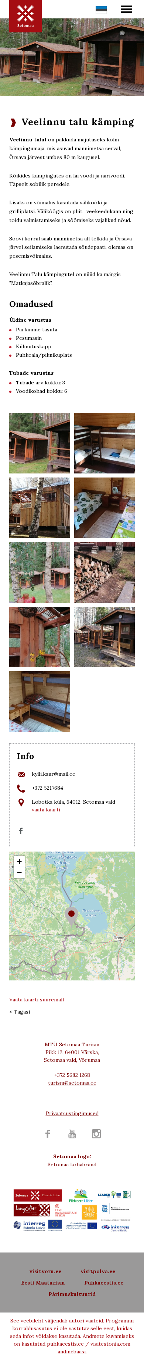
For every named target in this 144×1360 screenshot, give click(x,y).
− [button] (19, 872)
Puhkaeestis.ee (103, 1282)
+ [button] (19, 861)
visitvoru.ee (45, 1271)
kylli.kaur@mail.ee (53, 774)
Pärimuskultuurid (72, 1294)
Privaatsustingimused (72, 1113)
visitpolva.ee (97, 1271)
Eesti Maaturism (43, 1282)
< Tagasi (19, 1011)
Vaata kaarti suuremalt (37, 999)
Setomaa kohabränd (72, 1164)
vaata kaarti (46, 809)
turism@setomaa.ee (72, 1082)
